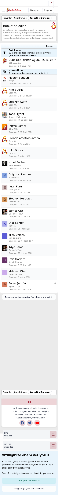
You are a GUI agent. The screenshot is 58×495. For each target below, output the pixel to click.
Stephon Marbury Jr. (21, 198)
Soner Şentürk (17, 283)
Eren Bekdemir (15, 238)
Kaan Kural (15, 186)
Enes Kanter (16, 223)
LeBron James (17, 126)
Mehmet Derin (15, 165)
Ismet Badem (17, 162)
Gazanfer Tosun (16, 214)
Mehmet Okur (17, 271)
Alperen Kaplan (15, 286)
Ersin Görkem (17, 259)
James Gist (16, 211)
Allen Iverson (17, 235)
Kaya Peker (16, 247)
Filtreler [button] (49, 46)
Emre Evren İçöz (15, 274)
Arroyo (11, 80)
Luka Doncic (16, 150)
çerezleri (6, 464)
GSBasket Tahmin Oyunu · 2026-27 (31, 60)
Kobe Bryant (16, 114)
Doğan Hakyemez (20, 174)
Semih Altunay (15, 262)
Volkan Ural (14, 177)
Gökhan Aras (15, 201)
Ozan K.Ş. (13, 93)
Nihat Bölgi (13, 129)
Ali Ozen (12, 226)
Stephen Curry (18, 102)
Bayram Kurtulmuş (17, 117)
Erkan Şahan (14, 189)
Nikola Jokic (16, 90)
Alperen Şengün (19, 78)
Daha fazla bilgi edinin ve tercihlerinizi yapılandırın (28, 473)
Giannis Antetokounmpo (24, 138)
